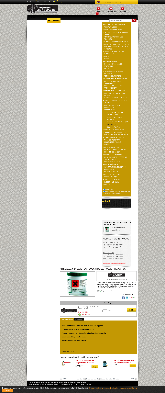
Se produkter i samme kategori (117, 279)
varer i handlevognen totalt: (111, 2)
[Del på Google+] (132, 298)
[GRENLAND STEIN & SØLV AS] (44, 14)
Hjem (32, 20)
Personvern (88, 384)
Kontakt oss (112, 11)
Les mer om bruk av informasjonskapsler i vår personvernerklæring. (113, 388)
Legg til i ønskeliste (107, 291)
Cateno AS (69, 384)
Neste (132, 378)
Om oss (42, 20)
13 (114, 378)
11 (107, 378)
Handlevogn (99, 11)
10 (103, 378)
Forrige (65, 378)
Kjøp (131, 310)
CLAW (82, 384)
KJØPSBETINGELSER (38, 25)
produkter (54, 20)
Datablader (78, 20)
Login (40, 1)
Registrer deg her (59, 1)
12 (110, 378)
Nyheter (65, 20)
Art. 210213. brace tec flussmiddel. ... (118, 229)
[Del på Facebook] (123, 298)
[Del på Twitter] (127, 298)
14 (117, 378)
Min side (123, 11)
